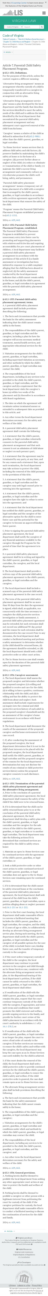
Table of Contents (9, 39)
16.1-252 (23, 907)
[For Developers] (44, 1265)
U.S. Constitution (24, 1257)
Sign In (39, 1293)
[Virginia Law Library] (31, 1244)
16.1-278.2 (8, 1026)
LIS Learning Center (18, 3)
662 (18, 220)
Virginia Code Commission (24, 1252)
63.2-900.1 (35, 136)
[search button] (42, 27)
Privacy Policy (37, 1285)
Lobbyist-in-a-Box (23, 1285)
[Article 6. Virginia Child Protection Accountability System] (4, 52)
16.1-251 (11, 907)
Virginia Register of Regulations (24, 1254)
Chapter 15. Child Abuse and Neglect (16, 42)
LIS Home (12, 1285)
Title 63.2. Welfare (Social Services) (31, 39)
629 (13, 220)
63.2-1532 (12, 215)
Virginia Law (24, 21)
